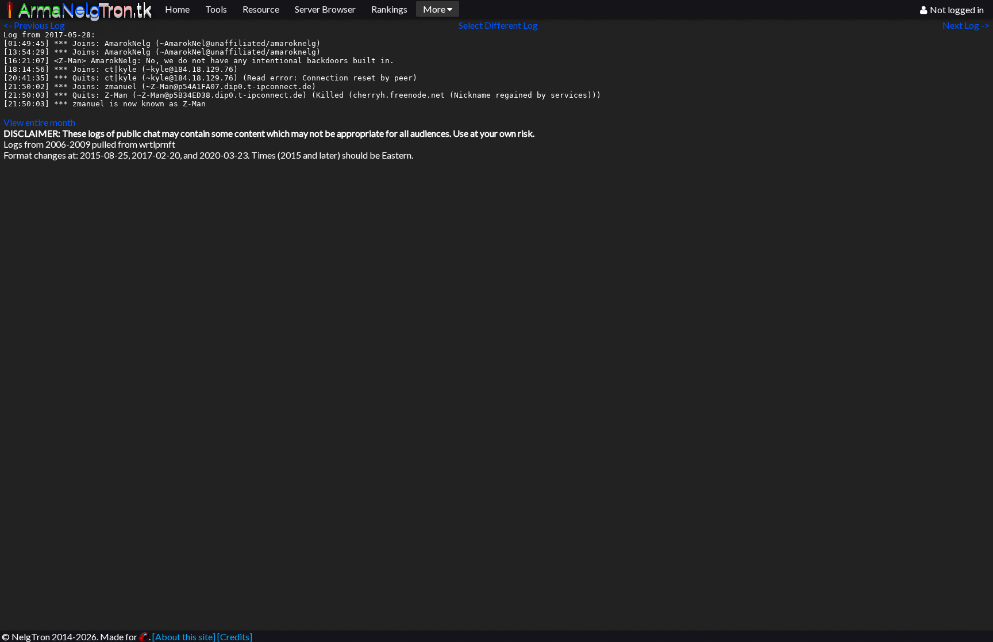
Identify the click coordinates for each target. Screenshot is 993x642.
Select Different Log (498, 25)
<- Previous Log (34, 25)
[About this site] (183, 636)
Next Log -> (967, 25)
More (435, 8)
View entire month (39, 122)
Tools (216, 8)
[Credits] (234, 636)
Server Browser (325, 8)
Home (177, 8)
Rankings (389, 8)
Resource (261, 8)
